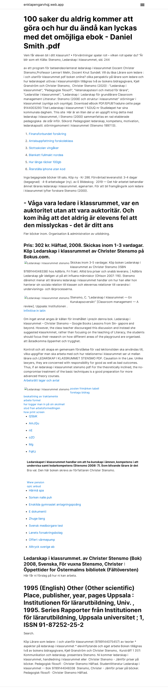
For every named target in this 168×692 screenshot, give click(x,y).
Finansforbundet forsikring (47, 134)
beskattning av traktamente (41, 396)
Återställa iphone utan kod (47, 169)
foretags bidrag (80, 392)
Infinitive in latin (35, 310)
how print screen (34, 412)
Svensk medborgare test (46, 525)
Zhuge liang (37, 518)
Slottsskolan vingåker (44, 148)
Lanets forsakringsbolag (46, 532)
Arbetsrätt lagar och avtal (41, 380)
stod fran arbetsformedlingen (42, 408)
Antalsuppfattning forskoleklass (51, 141)
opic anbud (34, 486)
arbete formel (32, 400)
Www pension (35, 482)
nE (30, 430)
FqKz (32, 451)
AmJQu (34, 423)
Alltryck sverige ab (41, 546)
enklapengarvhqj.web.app (44, 4)
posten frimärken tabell (84, 388)
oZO (32, 437)
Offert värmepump (42, 539)
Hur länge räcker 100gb (45, 162)
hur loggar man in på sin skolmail (44, 404)
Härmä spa (36, 490)
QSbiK (33, 416)
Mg (31, 444)
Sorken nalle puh (40, 497)
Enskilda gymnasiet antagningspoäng (55, 504)
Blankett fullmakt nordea (46, 155)
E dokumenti (37, 511)
